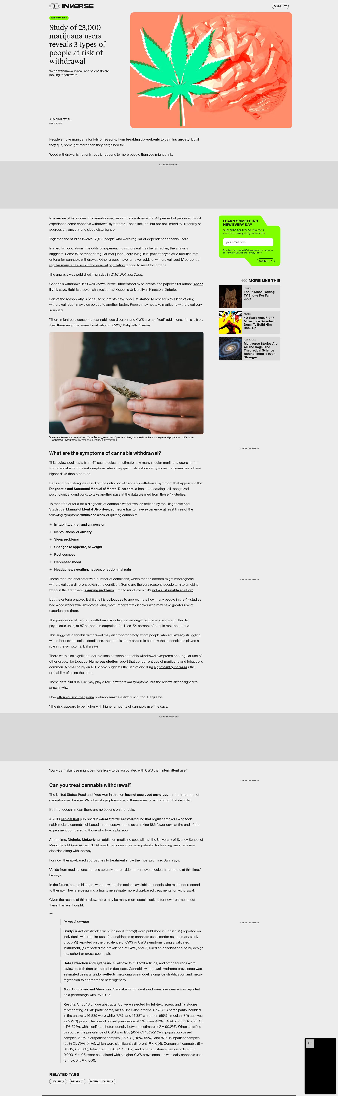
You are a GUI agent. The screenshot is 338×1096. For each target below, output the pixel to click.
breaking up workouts (143, 139)
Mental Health (100, 1081)
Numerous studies (103, 661)
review (61, 218)
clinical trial (70, 819)
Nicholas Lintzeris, (82, 839)
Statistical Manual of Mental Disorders (79, 509)
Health (56, 1081)
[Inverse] (78, 6)
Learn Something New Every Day (240, 222)
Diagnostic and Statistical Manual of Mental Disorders (91, 489)
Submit (264, 260)
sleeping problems (99, 590)
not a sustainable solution (172, 590)
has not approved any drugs (146, 794)
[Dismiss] (332, 1041)
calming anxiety (177, 139)
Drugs (75, 1081)
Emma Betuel (63, 119)
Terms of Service (235, 252)
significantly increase (170, 667)
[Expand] (308, 1041)
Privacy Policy (255, 252)
